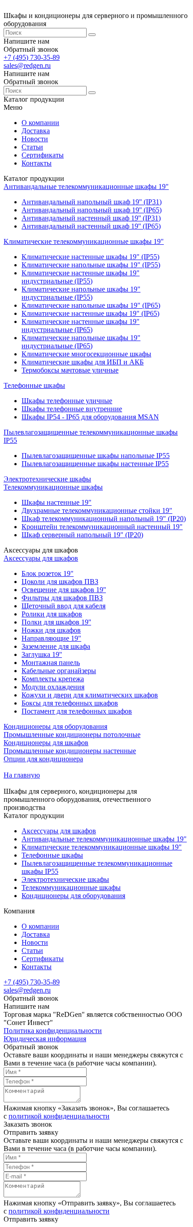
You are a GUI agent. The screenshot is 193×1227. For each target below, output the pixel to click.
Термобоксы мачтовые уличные (70, 370)
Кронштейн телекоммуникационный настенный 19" (102, 526)
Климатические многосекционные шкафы (86, 354)
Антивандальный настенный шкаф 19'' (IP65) (91, 226)
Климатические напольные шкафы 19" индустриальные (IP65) (81, 342)
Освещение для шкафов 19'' (64, 589)
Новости (35, 139)
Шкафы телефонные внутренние (72, 409)
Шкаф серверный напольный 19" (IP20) (82, 535)
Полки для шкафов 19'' (56, 622)
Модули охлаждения (53, 687)
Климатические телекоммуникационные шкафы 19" (84, 241)
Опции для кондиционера (43, 759)
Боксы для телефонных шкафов (70, 703)
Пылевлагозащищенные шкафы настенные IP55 (95, 463)
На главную (22, 775)
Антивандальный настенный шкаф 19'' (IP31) (91, 218)
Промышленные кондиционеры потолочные (72, 734)
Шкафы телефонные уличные (67, 401)
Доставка (36, 131)
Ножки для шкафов (51, 630)
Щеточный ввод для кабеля (63, 606)
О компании (40, 122)
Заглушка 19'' (42, 654)
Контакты (37, 163)
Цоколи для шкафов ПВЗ (60, 581)
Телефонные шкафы (34, 385)
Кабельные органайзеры (59, 670)
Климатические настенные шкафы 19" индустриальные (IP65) (81, 325)
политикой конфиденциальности (59, 1116)
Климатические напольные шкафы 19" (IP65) (91, 305)
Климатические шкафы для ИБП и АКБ (83, 362)
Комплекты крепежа (53, 679)
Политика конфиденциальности (53, 1030)
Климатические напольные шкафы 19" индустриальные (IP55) (81, 293)
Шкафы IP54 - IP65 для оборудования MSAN (90, 417)
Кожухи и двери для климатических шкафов (90, 695)
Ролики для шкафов (52, 614)
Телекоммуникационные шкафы (53, 487)
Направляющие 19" (51, 638)
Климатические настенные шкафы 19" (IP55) (90, 257)
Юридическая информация (45, 1039)
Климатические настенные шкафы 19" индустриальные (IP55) (81, 277)
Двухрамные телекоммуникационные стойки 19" (97, 510)
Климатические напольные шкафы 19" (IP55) (91, 265)
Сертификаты (43, 155)
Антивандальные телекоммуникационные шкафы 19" (86, 186)
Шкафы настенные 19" (57, 502)
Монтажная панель (51, 662)
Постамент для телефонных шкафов (77, 711)
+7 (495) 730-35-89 (32, 57)
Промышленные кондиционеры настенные (70, 751)
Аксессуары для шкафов (41, 558)
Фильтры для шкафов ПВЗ (62, 598)
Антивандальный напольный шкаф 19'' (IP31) (92, 202)
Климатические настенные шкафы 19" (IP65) (90, 313)
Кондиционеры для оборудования (55, 726)
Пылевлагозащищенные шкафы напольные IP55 (96, 455)
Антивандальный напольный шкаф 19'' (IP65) (92, 210)
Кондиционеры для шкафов (46, 742)
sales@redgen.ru (27, 65)
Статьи (32, 147)
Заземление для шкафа (56, 646)
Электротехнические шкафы (47, 479)
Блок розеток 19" (48, 573)
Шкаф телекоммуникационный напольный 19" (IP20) (104, 518)
